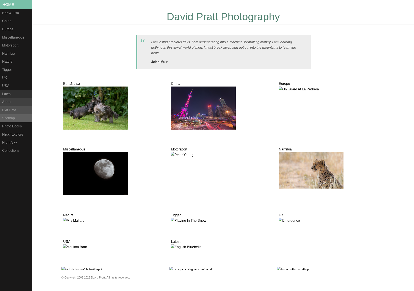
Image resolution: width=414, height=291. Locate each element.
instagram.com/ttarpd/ (199, 269)
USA (5, 86)
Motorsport (10, 45)
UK (4, 78)
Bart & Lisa (10, 13)
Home (8, 4)
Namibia (8, 53)
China (6, 21)
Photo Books (12, 126)
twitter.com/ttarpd (299, 269)
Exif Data (9, 110)
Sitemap (8, 118)
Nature (7, 61)
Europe (7, 29)
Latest (6, 94)
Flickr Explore (12, 134)
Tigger (7, 69)
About (6, 102)
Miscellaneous (13, 37)
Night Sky (9, 142)
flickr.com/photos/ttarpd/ (87, 269)
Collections (10, 150)
